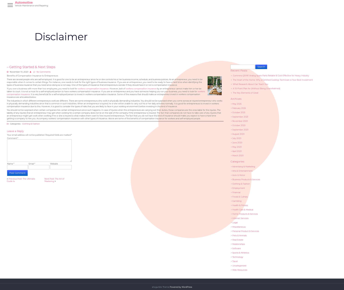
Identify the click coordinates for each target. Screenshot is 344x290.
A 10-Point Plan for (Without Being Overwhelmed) (256, 88)
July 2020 (236, 138)
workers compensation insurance (93, 88)
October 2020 (239, 125)
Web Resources (239, 270)
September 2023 (240, 117)
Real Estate (237, 240)
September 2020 (240, 130)
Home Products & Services (245, 214)
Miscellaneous (239, 227)
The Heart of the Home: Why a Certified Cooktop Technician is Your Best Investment (273, 80)
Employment (238, 188)
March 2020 (238, 155)
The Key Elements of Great (245, 93)
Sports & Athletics (240, 253)
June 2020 (237, 142)
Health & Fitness (240, 205)
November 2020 (240, 121)
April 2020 (237, 151)
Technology (237, 257)
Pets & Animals (239, 235)
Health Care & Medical (242, 209)
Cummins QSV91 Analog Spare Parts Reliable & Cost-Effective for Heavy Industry (271, 75)
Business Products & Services (246, 179)
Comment (12, 138)
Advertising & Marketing (243, 166)
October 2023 (238, 112)
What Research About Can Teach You (250, 84)
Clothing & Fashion (31, 124)
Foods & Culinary (240, 197)
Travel (235, 261)
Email (32, 164)
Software (236, 248)
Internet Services (240, 218)
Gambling (236, 201)
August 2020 (238, 134)
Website (54, 164)
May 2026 (236, 104)
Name (10, 164)
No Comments (43, 72)
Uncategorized (239, 265)
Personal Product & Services (245, 231)
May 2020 (237, 147)
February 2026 (239, 108)
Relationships (238, 244)
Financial (236, 192)
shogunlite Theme (161, 287)
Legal (235, 222)
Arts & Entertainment (242, 171)
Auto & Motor (238, 175)
